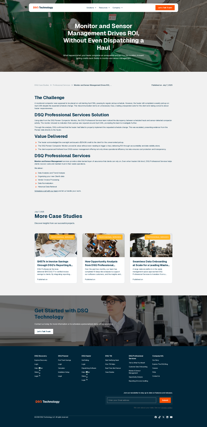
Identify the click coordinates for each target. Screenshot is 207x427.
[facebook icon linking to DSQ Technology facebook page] (155, 417)
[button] (91, 8)
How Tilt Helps (110, 364)
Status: (36, 372)
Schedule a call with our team (46, 191)
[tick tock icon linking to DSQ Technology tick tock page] (159, 417)
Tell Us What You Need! (137, 363)
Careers (155, 368)
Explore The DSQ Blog (160, 364)
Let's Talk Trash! (165, 8)
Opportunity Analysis (136, 377)
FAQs (154, 372)
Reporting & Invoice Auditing (138, 381)
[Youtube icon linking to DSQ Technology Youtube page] (171, 417)
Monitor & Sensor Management (135, 372)
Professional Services (61, 85)
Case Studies (109, 372)
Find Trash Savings (64, 360)
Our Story (155, 360)
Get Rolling (85, 360)
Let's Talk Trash (44, 331)
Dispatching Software (89, 368)
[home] (43, 7)
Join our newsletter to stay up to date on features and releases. (148, 393)
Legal (36, 376)
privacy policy (166, 408)
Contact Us (156, 376)
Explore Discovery (40, 360)
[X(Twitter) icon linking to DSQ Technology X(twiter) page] (163, 417)
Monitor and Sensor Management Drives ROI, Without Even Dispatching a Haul (93, 85)
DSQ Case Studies (41, 85)
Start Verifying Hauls (112, 360)
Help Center (38, 368)
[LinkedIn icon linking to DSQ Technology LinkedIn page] (167, 417)
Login (36, 364)
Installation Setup (63, 372)
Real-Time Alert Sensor (113, 368)
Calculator (61, 368)
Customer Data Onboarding (138, 367)
